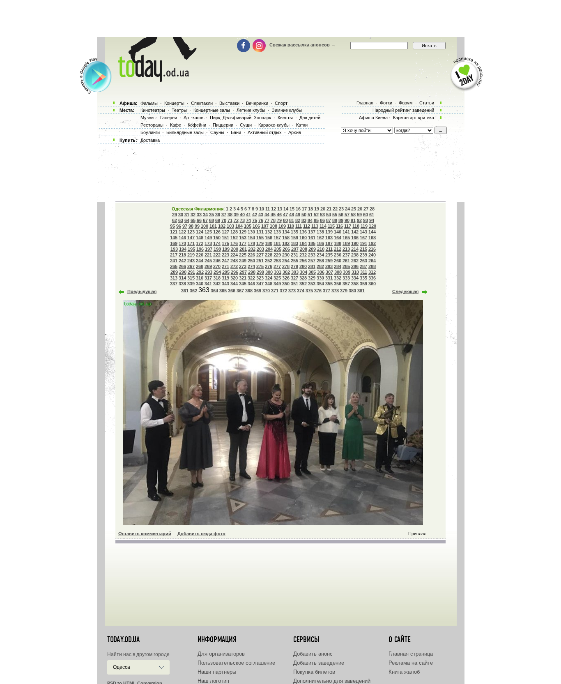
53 (322, 214)
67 (205, 220)
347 (260, 283)
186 (320, 243)
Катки (302, 124)
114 (323, 226)
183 (294, 243)
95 (172, 226)
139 (329, 231)
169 (173, 243)
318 (217, 277)
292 (200, 272)
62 (174, 220)
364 (214, 290)
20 (322, 208)
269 (208, 266)
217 (173, 254)
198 (217, 249)
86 (322, 220)
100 (204, 226)
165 (346, 237)
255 (294, 260)
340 (199, 283)
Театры (179, 110)
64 (186, 220)
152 (234, 237)
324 (268, 277)
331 (329, 277)
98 (191, 226)
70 (223, 220)
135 (294, 231)
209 (312, 249)
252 (268, 260)
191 (363, 243)
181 (277, 243)
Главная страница (411, 654)
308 (338, 272)
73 (242, 220)
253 (277, 260)
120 (372, 226)
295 (226, 272)
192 (372, 243)
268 (199, 266)
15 (292, 208)
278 (286, 266)
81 (291, 220)
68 (211, 220)
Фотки (386, 102)
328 (303, 277)
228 (268, 254)
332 (337, 277)
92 (359, 220)
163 (329, 237)
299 (260, 272)
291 (191, 272)
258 (320, 260)
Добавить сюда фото (201, 533)
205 (277, 249)
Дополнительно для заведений (331, 681)
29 (174, 214)
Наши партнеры (217, 672)
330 (320, 277)
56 (340, 214)
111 (298, 226)
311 (363, 272)
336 (372, 277)
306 (320, 272)
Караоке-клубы (274, 124)
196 (200, 249)
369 (257, 290)
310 (355, 272)
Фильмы (149, 103)
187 (329, 243)
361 (185, 290)
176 (234, 243)
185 (311, 243)
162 (320, 237)
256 (303, 260)
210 (320, 249)
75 (254, 220)
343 (225, 283)
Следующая (405, 291)
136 (303, 231)
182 (286, 243)
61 (371, 214)
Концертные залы (211, 110)
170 (182, 243)
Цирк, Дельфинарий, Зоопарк (240, 117)
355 (329, 283)
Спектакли (202, 103)
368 (249, 290)
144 (372, 231)
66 (199, 220)
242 (182, 260)
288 (372, 266)
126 (217, 231)
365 (223, 290)
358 (355, 283)
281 (311, 266)
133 (277, 231)
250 (251, 260)
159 (294, 237)
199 (226, 249)
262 (355, 260)
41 (248, 214)
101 (213, 226)
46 (279, 214)
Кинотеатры (152, 110)
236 (337, 254)
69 (217, 220)
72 (236, 220)
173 (208, 243)
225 (242, 254)
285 (346, 266)
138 (320, 231)
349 (277, 283)
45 (273, 214)
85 (316, 220)
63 (180, 220)
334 (355, 277)
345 (242, 283)
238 (355, 254)
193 (174, 249)
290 (182, 272)
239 (363, 254)
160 (303, 237)
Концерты (174, 103)
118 (355, 226)
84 (310, 220)
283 (329, 266)
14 (285, 208)
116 (339, 226)
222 (217, 254)
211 (329, 249)
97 (184, 226)
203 (260, 249)
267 (191, 266)
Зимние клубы (287, 110)
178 (251, 243)
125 (208, 231)
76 (260, 220)
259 (329, 260)
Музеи (147, 117)
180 (268, 243)
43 (260, 214)
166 (355, 237)
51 (310, 214)
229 (277, 254)
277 (277, 266)
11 (267, 208)
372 (283, 290)
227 (260, 254)
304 (303, 272)
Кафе (175, 124)
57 (347, 214)
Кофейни (197, 124)
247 (225, 260)
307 (329, 272)
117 (347, 226)
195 (191, 249)
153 (242, 237)
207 (295, 249)
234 (320, 254)
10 (261, 208)
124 (199, 231)
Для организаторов (221, 654)
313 (173, 277)
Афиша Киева (373, 117)
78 (273, 220)
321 (242, 277)
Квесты (285, 117)
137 (311, 231)
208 (303, 249)
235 (329, 254)
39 (236, 214)
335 (363, 277)
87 (328, 220)
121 (173, 231)
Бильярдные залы (185, 132)
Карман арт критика (413, 117)
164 (337, 237)
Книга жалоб (404, 672)
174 (217, 243)
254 (286, 260)
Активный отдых (265, 132)
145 (173, 237)
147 (191, 237)
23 (341, 208)
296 (234, 272)
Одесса (121, 667)
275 (260, 266)
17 (304, 208)
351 (294, 283)
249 (242, 260)
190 (355, 243)
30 (180, 214)
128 (234, 231)
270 (217, 266)
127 (225, 231)
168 (372, 237)
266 (182, 266)
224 (234, 254)
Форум (406, 102)
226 (251, 254)
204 (269, 249)
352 (303, 283)
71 (230, 220)
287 (363, 266)
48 (291, 214)
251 (260, 260)
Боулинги (150, 132)
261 (346, 260)
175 (225, 243)
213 (346, 249)
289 (174, 272)
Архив (294, 132)
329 (311, 277)
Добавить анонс (313, 654)
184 (303, 243)
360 (372, 283)
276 (268, 266)
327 (294, 277)
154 (251, 237)
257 (311, 260)
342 (217, 283)
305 (312, 272)
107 (265, 226)
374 (300, 290)
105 (247, 226)
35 (211, 214)
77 (266, 220)
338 (182, 283)
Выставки (229, 103)
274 (251, 266)
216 (372, 249)
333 (346, 277)
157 (277, 237)
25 (353, 208)
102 (221, 226)
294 (217, 272)
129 (242, 231)
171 (191, 243)
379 (343, 290)
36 (217, 214)
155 (260, 237)
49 (297, 214)
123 (191, 231)
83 (303, 220)
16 (298, 208)
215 (363, 249)
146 (182, 237)
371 (274, 290)
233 (311, 254)
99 (197, 226)
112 (306, 226)
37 (223, 214)
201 (243, 249)
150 (217, 237)
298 (251, 272)
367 (240, 290)
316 (199, 277)
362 (193, 290)
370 (266, 290)
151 (225, 237)
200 (234, 249)
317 (208, 277)
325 (277, 277)
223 (225, 254)
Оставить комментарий (144, 533)
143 (363, 231)
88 (334, 220)
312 (372, 272)
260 (337, 260)
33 (199, 214)
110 (290, 226)
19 (316, 208)
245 (208, 260)
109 (282, 226)
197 (208, 249)
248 (234, 260)
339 (191, 283)
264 (372, 260)
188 (337, 243)
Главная (364, 102)
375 (309, 290)
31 (186, 214)
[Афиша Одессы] (155, 80)
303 (295, 272)
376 (318, 290)
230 (286, 254)
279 (294, 266)
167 (363, 237)
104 (239, 226)
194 (182, 249)
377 (326, 290)
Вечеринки (257, 103)
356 (337, 283)
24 (347, 208)
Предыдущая (141, 291)
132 (268, 231)
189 (346, 243)
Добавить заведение (318, 663)
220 (199, 254)
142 (355, 231)
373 (292, 290)
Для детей (309, 117)
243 (191, 260)
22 (335, 208)
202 (251, 249)
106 (256, 226)
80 (285, 220)
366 (231, 290)
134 (286, 231)
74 (248, 220)
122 (182, 231)
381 (361, 290)
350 (286, 283)
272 (234, 266)
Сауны (217, 132)
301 (277, 272)
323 (260, 277)
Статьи (426, 102)
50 (303, 214)
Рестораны (151, 124)
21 (328, 208)
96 (178, 226)
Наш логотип (213, 681)
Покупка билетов (314, 672)
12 (273, 208)
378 (335, 290)
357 (346, 283)
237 (346, 254)
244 (199, 260)
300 (269, 272)
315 (191, 277)
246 (217, 260)
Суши (246, 124)
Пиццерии (223, 124)
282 (320, 266)
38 (230, 214)
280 (303, 266)
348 (268, 283)
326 (286, 277)
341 (208, 283)
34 (205, 214)
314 (182, 277)
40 (242, 214)
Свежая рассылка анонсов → (302, 44)
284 (337, 266)
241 (173, 260)
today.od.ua (123, 639)
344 (234, 283)
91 (353, 220)
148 (199, 237)
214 (355, 249)
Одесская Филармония (197, 208)
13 (279, 208)
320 (234, 277)
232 (303, 254)
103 (230, 226)
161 (311, 237)
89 (340, 220)
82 (297, 220)
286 (355, 266)
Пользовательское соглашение (236, 663)
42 (254, 214)
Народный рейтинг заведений (403, 110)
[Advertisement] (280, 18)
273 (242, 266)
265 (173, 266)
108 (273, 226)
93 (365, 220)
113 (314, 226)
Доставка (150, 140)
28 (372, 208)
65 (193, 220)
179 (260, 243)
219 (191, 254)
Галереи (168, 117)
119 (364, 226)
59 (359, 214)
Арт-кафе (193, 117)
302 (286, 272)
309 (346, 272)
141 (346, 231)
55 (334, 214)
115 (331, 226)
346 (251, 283)
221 (208, 254)
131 (260, 231)
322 (251, 277)
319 (225, 277)
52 (316, 214)
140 (337, 231)
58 (353, 214)
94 (371, 220)
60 (365, 214)
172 (199, 243)
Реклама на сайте (411, 663)
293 (208, 272)
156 (268, 237)
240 (372, 254)
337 (173, 283)
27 (365, 208)
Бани (236, 132)
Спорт (281, 103)
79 (279, 220)
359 (363, 283)
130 (251, 231)
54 (328, 214)
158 (286, 237)
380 (352, 290)
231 (294, 254)
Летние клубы (251, 110)
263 (363, 260)
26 (359, 208)
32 (193, 214)
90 (347, 220)
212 (337, 249)
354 (320, 283)
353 (311, 283)
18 (310, 208)
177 (242, 243)
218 (182, 254)
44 (266, 214)
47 (285, 214)
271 (225, 266)
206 (286, 249)
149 (208, 237)
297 (243, 272)
